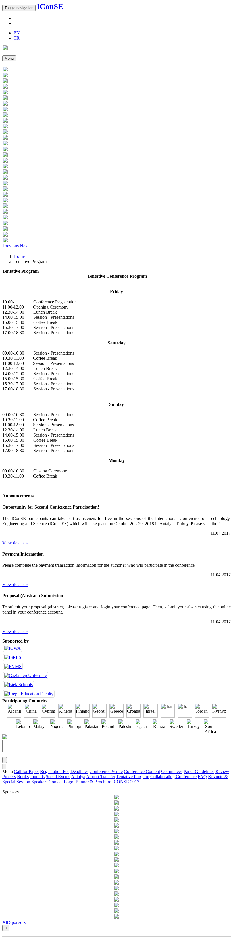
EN (17, 32)
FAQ (202, 776)
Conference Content (142, 771)
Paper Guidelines (199, 771)
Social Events (58, 776)
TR (17, 38)
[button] (11, 245)
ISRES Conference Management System (116, 942)
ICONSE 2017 (125, 781)
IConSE (50, 6)
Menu (9, 58)
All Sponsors (14, 922)
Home (19, 256)
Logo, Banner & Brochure (87, 781)
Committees (171, 771)
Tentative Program (132, 776)
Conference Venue (106, 771)
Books (23, 776)
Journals (37, 776)
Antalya (78, 776)
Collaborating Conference (173, 776)
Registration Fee (54, 771)
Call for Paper (26, 771)
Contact (56, 781)
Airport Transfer (100, 776)
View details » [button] (15, 542)
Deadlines (79, 771)
